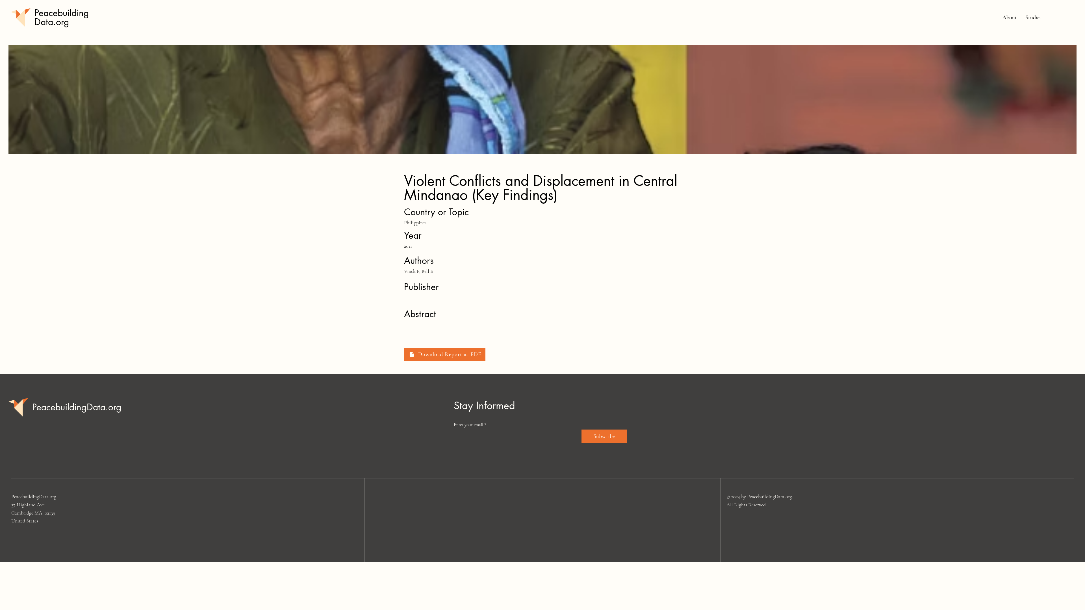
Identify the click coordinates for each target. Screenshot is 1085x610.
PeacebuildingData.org (61, 17)
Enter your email (468, 424)
